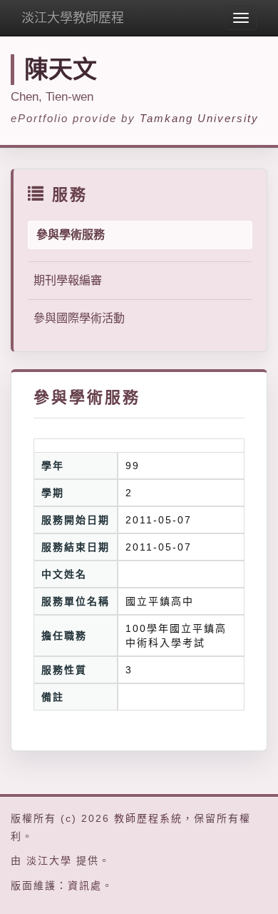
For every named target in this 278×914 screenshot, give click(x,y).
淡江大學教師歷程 (72, 18)
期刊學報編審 (68, 280)
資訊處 (85, 885)
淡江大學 (49, 860)
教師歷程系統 (148, 818)
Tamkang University (199, 118)
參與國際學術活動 (79, 318)
